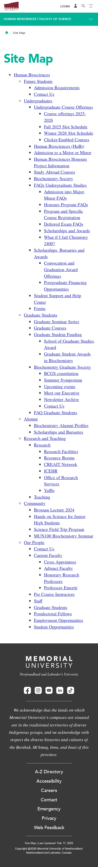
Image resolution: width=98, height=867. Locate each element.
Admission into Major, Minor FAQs (64, 195)
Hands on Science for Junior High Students (59, 519)
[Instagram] (38, 690)
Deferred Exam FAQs (63, 224)
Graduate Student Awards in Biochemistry (67, 357)
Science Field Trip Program (59, 529)
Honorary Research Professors (61, 578)
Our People (34, 542)
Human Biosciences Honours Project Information (60, 162)
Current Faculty (48, 555)
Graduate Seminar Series (56, 321)
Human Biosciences (20, 19)
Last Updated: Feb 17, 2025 (55, 843)
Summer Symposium (63, 380)
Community (34, 503)
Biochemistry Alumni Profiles (61, 425)
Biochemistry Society (53, 178)
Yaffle (49, 490)
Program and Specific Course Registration (63, 214)
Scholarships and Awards (67, 230)
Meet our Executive (61, 393)
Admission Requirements (57, 87)
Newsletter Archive (61, 399)
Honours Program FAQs (66, 204)
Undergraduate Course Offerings (63, 107)
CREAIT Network (60, 464)
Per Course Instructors (54, 594)
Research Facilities (61, 451)
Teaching (42, 497)
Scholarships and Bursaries (58, 432)
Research (42, 445)
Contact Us (44, 94)
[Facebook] (27, 690)
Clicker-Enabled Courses (66, 139)
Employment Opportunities (58, 620)
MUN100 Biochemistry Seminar (63, 536)
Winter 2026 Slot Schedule (68, 133)
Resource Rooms (59, 458)
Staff (38, 601)
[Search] (83, 6)
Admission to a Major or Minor (62, 152)
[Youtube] (49, 690)
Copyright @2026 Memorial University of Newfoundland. (49, 848)
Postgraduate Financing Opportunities (65, 285)
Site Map (30, 843)
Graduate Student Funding (58, 334)
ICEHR (51, 471)
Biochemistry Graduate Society (62, 367)
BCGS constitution (61, 373)
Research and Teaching (45, 438)
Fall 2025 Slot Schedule (65, 127)
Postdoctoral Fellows (53, 614)
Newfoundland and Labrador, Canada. (49, 852)
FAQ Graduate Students (55, 412)
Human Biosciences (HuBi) (59, 146)
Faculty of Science (55, 19)
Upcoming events (59, 386)
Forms (39, 308)
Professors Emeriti (60, 587)
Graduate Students (40, 315)
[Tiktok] (70, 690)
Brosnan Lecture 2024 (54, 510)
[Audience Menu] (75, 6)
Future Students (38, 81)
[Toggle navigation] (91, 6)
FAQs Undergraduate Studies (60, 185)
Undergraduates (38, 101)
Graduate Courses (50, 328)
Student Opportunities (54, 627)
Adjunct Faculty (58, 568)
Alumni (31, 419)
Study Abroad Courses (54, 172)
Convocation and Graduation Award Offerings (61, 269)
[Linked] (59, 690)
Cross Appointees (60, 562)
